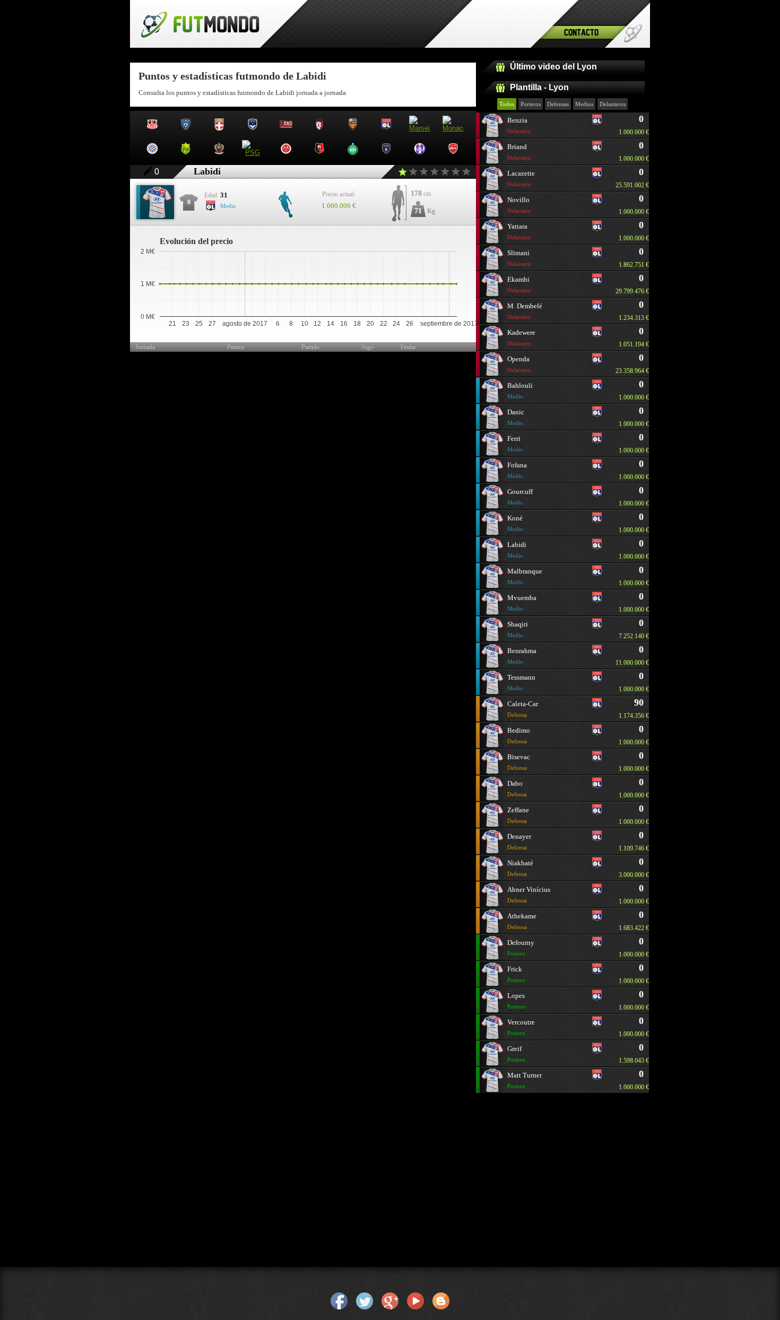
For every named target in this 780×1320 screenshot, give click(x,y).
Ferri (515, 444)
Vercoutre (521, 1027)
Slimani (519, 258)
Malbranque (524, 576)
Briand (519, 152)
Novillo (519, 205)
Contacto (581, 32)
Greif (516, 1054)
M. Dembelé (524, 311)
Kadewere (521, 337)
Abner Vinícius (528, 894)
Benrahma (521, 656)
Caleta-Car (522, 709)
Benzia (519, 125)
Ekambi (519, 284)
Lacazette (521, 178)
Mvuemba (521, 603)
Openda (519, 364)
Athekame (521, 921)
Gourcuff (520, 497)
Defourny (520, 948)
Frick (516, 974)
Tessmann (521, 682)
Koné (515, 523)
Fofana (517, 470)
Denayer (519, 841)
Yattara (519, 231)
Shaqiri (517, 629)
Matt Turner (524, 1080)
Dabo (517, 788)
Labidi (516, 550)
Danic (515, 417)
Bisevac (518, 762)
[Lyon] (597, 124)
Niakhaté (520, 868)
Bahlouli (520, 390)
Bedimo (518, 735)
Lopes (516, 1001)
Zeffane (518, 815)
